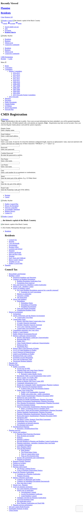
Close (2, 17)
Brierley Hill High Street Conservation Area (31, 321)
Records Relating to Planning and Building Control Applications (37, 441)
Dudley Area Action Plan (25, 390)
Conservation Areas (19, 319)
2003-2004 (16, 93)
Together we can (14, 261)
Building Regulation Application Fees (29, 281)
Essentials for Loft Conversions (31, 292)
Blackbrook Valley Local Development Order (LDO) (34, 376)
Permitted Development (28, 306)
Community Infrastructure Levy (27, 383)
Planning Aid (13, 363)
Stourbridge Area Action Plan (26, 421)
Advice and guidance (20, 299)
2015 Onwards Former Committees (24, 95)
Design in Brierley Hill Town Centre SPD (30, 381)
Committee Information (24, 445)
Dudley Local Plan (19, 367)
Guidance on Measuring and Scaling (28, 479)
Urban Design (13, 510)
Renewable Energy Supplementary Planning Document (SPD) (37, 416)
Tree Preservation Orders (29, 452)
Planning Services (14, 430)
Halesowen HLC (22, 345)
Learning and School (15, 249)
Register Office (14, 247)
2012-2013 (16, 77)
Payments (8, 30)
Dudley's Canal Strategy (20, 332)
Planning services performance (22, 505)
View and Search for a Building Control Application (29, 285)
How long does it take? (24, 483)
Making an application (24, 294)
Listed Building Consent (29, 496)
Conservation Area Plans (25, 317)
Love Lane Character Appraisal (27, 326)
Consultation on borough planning (28, 423)
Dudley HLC (21, 341)
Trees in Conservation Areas (30, 454)
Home (7, 66)
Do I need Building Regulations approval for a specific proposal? (38, 290)
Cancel (7, 197)
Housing (11, 256)
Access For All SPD (23, 368)
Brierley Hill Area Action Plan (26, 379)
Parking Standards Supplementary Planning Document (34, 412)
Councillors (8, 67)
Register (3, 59)
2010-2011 (16, 80)
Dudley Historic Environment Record (25, 334)
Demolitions (21, 301)
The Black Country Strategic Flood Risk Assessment (34, 419)
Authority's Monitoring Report (26, 372)
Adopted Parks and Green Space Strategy (30, 370)
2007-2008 (16, 86)
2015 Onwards (13, 97)
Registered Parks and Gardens (22, 356)
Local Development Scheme (26, 405)
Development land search (25, 425)
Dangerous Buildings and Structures (24, 277)
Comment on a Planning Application (28, 474)
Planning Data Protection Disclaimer (28, 434)
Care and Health (14, 243)
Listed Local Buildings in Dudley (23, 354)
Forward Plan (9, 109)
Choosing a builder (23, 296)
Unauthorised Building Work (26, 310)
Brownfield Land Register (17, 274)
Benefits (11, 241)
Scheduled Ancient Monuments (23, 357)
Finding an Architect (19, 463)
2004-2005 (16, 91)
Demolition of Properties (29, 305)
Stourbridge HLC (22, 346)
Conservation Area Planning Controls (29, 328)
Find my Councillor (11, 207)
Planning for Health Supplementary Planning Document (35, 399)
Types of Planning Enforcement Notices (30, 470)
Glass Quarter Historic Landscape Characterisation (33, 343)
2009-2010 (16, 82)
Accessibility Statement (12, 209)
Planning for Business (24, 459)
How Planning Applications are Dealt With (30, 503)
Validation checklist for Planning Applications (31, 498)
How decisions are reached (25, 436)
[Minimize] (5, 119)
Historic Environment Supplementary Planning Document (35, 401)
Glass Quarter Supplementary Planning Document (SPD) (35, 396)
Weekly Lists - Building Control (23, 286)
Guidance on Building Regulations (24, 279)
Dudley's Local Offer (15, 263)
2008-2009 (16, 84)
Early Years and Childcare (17, 258)
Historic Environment (16, 312)
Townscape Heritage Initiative (22, 361)
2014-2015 (16, 73)
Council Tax (13, 240)
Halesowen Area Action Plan (26, 397)
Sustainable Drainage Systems (18, 508)
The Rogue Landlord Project (26, 468)
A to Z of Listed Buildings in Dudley (25, 350)
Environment (13, 245)
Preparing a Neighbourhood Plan (27, 428)
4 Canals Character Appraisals (26, 323)
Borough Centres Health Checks (31, 374)
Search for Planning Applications (23, 472)
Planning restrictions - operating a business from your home (36, 443)
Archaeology (17, 314)
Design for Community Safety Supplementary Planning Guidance (38, 385)
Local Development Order (25, 499)
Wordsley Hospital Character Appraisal (29, 325)
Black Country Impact (16, 260)
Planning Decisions (23, 476)
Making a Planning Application (23, 478)
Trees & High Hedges (24, 448)
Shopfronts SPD (22, 417)
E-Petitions (8, 106)
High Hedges (25, 450)
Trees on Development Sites (30, 456)
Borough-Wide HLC (23, 339)
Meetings (8, 98)
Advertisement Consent (28, 492)
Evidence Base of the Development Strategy (35, 388)
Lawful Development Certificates (31, 494)
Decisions (8, 100)
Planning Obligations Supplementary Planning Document (35, 414)
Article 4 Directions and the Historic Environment (29, 316)
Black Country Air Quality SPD (27, 377)
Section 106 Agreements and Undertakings (30, 458)
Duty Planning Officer (24, 447)
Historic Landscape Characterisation (24, 336)
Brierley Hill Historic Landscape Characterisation (32, 337)
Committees (8, 69)
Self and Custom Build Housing (19, 507)
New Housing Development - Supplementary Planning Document (38, 403)
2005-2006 (16, 89)
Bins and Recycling (15, 254)
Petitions (19, 437)
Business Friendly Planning (21, 461)
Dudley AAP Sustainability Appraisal (33, 392)
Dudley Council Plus (11, 204)
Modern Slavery (10, 211)
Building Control (14, 276)
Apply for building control (21, 288)
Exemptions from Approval (25, 283)
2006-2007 (16, 87)
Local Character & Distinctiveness (24, 352)
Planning (12, 251)
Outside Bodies (10, 104)
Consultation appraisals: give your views (26, 330)
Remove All (9, 17)
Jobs (6, 29)
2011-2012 (16, 78)
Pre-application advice (24, 501)
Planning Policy (14, 365)
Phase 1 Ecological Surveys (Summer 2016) (35, 408)
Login (10, 59)
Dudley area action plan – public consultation (35, 394)
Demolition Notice (27, 303)
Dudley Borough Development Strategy (30, 387)
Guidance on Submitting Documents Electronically (33, 481)
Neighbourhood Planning (21, 427)
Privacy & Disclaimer (12, 206)
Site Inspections (22, 297)
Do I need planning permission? (27, 488)
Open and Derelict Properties (26, 308)
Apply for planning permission (22, 487)
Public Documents (11, 102)
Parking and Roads (15, 252)
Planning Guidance (23, 439)
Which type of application (25, 490)
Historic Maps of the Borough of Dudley (26, 348)
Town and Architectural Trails (22, 359)
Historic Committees (15, 71)
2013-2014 (16, 75)
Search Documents (11, 107)
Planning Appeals (18, 465)
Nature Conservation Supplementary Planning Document (35, 407)
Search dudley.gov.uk (12, 27)
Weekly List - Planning (20, 485)
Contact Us (8, 213)
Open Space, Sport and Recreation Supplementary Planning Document (39, 410)
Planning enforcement (20, 467)
